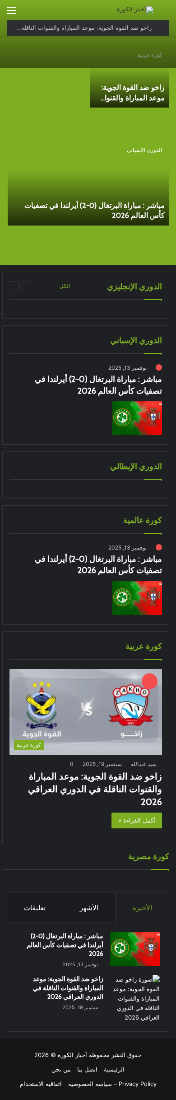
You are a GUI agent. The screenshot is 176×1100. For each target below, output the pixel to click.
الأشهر (89, 907)
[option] (88, 152)
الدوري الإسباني (144, 149)
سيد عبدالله (144, 764)
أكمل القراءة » (136, 820)
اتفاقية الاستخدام (41, 1083)
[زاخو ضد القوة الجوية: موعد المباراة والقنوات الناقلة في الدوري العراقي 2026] (129, 77)
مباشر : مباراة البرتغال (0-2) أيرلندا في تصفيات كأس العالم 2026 (65, 945)
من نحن (61, 1069)
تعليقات (35, 907)
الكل (65, 285)
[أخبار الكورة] (135, 10)
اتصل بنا (87, 1069)
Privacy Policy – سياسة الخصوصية (112, 1083)
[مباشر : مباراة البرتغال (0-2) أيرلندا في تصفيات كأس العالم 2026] (88, 183)
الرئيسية (114, 1069)
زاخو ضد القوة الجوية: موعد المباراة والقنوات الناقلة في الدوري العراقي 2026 (95, 789)
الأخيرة (142, 907)
